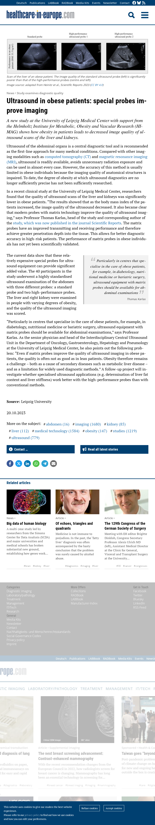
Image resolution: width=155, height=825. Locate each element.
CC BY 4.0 (97, 85)
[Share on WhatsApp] (36, 463)
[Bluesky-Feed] (139, 3)
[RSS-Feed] (144, 3)
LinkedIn (139, 603)
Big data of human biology (26, 523)
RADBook (67, 3)
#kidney (37, 566)
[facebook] (134, 3)
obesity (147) (96, 430)
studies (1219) (125, 430)
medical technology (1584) (57, 430)
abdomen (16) (57, 424)
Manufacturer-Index (84, 603)
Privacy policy (16, 640)
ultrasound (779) (26, 437)
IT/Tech (11, 607)
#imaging (85, 566)
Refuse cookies (89, 808)
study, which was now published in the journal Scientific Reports (67, 222)
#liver (46, 566)
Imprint (11, 644)
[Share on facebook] (10, 463)
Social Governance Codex (24, 636)
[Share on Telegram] (44, 463)
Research (13, 611)
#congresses (140, 566)
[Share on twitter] (18, 463)
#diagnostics (71, 566)
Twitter (138, 595)
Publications (37, 3)
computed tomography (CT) (68, 156)
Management (15, 603)
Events (96, 3)
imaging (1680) (88, 424)
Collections (78, 591)
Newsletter (110, 3)
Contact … (20, 449)
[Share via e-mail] (53, 463)
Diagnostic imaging (19, 591)
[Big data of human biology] (29, 502)
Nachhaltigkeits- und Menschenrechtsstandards (38, 632)
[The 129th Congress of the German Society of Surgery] (127, 502)
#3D (118, 566)
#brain (27, 566)
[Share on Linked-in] (27, 463)
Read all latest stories (102, 449)
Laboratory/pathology (21, 595)
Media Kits (82, 3)
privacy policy (32, 815)
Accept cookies (114, 808)
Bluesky (138, 599)
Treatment (13, 599)
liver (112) (20, 430)
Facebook (139, 591)
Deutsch (21, 3)
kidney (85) (116, 424)
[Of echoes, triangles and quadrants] (78, 502)
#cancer (127, 566)
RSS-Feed (139, 607)
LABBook (53, 3)
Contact (124, 3)
